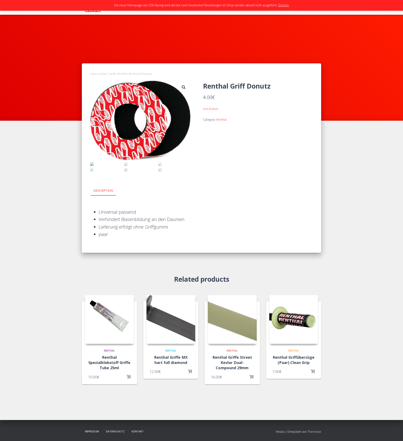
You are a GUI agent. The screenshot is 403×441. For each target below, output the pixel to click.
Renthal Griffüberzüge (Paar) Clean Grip (293, 360)
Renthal (122, 74)
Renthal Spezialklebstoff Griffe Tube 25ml (109, 362)
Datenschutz (115, 431)
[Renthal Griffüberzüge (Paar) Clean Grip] (293, 319)
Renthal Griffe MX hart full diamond (171, 360)
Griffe (112, 74)
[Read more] (129, 377)
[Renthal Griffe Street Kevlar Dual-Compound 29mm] (232, 319)
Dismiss (283, 5)
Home (93, 74)
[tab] (106, 191)
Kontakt (138, 431)
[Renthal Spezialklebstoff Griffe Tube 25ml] (109, 319)
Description (103, 190)
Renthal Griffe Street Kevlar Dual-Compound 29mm (232, 362)
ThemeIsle (314, 432)
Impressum (92, 431)
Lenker (103, 74)
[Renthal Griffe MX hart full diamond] (171, 319)
